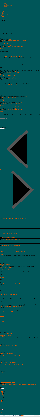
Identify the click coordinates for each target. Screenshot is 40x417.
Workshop (2, 270)
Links (2, 40)
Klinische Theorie (8, 90)
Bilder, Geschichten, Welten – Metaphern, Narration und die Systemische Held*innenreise (8, 262)
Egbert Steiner (9, 40)
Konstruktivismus (10, 103)
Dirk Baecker (9, 84)
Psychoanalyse (14, 103)
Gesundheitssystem (8, 109)
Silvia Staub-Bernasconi (12, 46)
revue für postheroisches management (7, 7)
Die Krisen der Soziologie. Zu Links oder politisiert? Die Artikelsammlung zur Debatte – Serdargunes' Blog (11, 384)
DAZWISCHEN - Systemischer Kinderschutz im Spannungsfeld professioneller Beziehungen (11, 239)
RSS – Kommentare (3, 404)
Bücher (3, 59)
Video (1, 400)
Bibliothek (5, 103)
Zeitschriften (3, 2)
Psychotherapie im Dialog (6, 6)
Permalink (25, 40)
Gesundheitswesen (12, 109)
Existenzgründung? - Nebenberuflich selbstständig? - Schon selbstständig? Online (9, 233)
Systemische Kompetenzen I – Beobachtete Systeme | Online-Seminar (8, 237)
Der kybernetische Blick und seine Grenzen (6, 112)
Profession (18, 40)
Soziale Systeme (15, 72)
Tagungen (3, 12)
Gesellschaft (10, 72)
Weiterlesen (10, 39)
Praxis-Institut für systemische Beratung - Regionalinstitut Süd (5, 269)
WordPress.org (2, 413)
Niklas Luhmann (11, 90)
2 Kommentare (1, 42)
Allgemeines (2, 391)
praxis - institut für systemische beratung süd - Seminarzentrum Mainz (6, 296)
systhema (4, 9)
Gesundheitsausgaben (3, 395)
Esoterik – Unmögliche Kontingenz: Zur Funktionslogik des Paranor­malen (11, 56)
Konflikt (10, 78)
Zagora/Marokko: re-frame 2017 (5, 14)
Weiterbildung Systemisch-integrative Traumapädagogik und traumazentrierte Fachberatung (10, 241)
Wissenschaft (23, 40)
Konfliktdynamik (5, 4)
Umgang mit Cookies (22, 415)
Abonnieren (2, 409)
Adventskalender (3, 78)
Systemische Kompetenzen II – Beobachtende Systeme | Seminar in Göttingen (9, 246)
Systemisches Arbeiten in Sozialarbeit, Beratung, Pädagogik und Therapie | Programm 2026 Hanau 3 (11, 245)
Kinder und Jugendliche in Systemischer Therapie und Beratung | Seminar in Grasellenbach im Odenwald (10, 283)
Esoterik (7, 59)
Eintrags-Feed (2, 412)
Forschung (15, 40)
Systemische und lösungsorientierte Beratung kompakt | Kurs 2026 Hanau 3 (7, 311)
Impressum (3, 17)
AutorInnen (3, 16)
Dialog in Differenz (3, 100)
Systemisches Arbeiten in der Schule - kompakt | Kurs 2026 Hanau (8, 249)
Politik (1, 398)
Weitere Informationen (2, 277)
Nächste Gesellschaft (13, 84)
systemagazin (2, 19)
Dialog (9, 78)
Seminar (2, 254)
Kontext (8, 97)
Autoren (2, 392)
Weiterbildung (2, 259)
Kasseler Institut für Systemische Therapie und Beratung (5, 258)
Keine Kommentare (2, 99)
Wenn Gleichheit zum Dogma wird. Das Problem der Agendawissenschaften (8, 382)
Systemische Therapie (17, 90)
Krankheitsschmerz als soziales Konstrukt (6, 49)
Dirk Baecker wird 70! (3, 81)
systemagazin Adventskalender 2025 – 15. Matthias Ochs (8, 75)
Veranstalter (3, 13)
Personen (4, 40)
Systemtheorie (20, 40)
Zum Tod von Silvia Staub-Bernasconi (5, 43)
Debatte (2, 394)
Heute (0, 169)
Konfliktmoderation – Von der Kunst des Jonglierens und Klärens (6, 267)
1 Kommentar (1, 48)
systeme (4, 8)
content (2, 1)
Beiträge (3, 11)
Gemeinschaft (7, 72)
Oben (0, 416)
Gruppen (12, 72)
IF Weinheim (1, 253)
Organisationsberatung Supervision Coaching (8, 5)
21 (2, 124)
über (1, 15)
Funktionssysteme (10, 59)
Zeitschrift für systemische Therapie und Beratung (8, 10)
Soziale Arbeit (16, 46)
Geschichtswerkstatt (3, 0)
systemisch (10, 97)
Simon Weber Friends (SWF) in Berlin (3, 329)
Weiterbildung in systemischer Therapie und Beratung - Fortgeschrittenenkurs (7, 256)
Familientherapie (12, 40)
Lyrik (1, 396)
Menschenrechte (8, 46)
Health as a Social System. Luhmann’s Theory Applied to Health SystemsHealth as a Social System (15, 106)
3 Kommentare (1, 80)
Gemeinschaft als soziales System (5, 69)
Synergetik (14, 90)
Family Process (5, 3)
